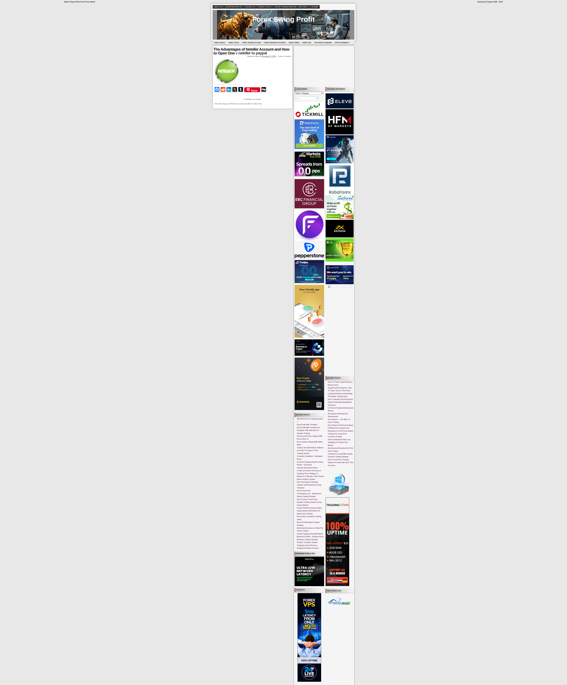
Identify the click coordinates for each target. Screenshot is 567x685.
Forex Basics (219, 42)
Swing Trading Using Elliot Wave (310, 534)
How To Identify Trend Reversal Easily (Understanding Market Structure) (340, 402)
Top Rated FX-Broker (323, 42)
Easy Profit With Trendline (307, 425)
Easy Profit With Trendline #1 (308, 428)
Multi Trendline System (306, 479)
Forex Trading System (251, 42)
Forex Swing (294, 42)
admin (257, 56)
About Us (218, 7)
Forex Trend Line (304, 491)
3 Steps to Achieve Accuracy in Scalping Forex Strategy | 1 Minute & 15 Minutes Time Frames (310, 473)
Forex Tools (233, 42)
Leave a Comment (284, 56)
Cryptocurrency (342, 42)
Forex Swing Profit (283, 19)
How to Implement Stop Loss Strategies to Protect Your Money (339, 442)
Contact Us (250, 7)
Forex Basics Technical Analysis (340, 425)
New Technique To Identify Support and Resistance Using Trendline (309, 485)
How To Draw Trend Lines (307, 499)
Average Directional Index (307, 468)
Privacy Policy (265, 7)
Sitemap (314, 7)
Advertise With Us (233, 7)
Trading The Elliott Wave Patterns (310, 448)
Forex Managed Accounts (275, 42)
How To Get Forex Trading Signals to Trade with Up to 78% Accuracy (340, 462)
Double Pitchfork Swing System (309, 508)
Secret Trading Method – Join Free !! (291, 7)
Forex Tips (306, 42)
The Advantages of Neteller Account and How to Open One (251, 51)
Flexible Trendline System (307, 542)
